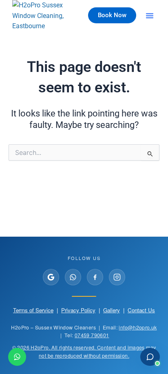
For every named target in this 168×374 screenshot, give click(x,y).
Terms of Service (33, 310)
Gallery (111, 310)
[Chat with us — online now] (150, 357)
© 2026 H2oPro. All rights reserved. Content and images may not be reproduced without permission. (84, 351)
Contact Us (141, 310)
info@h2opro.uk (138, 327)
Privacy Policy (78, 310)
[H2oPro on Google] (51, 277)
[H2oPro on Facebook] (95, 277)
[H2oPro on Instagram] (117, 277)
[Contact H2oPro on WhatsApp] (17, 357)
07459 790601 (92, 335)
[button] (150, 15)
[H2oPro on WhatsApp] (73, 277)
